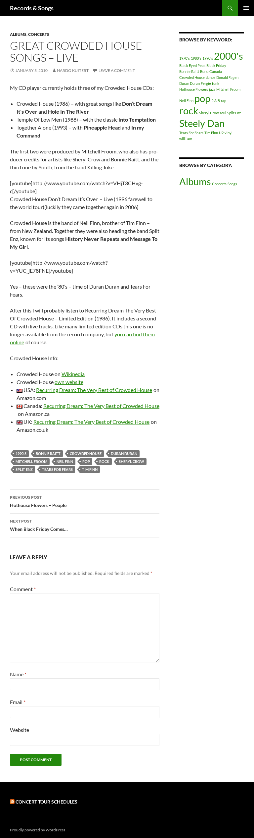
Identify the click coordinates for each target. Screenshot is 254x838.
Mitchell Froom (31, 461)
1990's (21, 453)
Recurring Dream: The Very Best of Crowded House (94, 390)
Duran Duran (124, 453)
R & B (215, 100)
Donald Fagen (227, 77)
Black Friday (216, 65)
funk (215, 83)
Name (18, 674)
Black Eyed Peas (192, 65)
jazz (212, 89)
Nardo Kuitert (73, 70)
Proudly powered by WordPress (37, 829)
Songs (232, 184)
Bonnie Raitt (48, 453)
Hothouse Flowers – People (38, 501)
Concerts (38, 34)
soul (223, 113)
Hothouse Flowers (193, 89)
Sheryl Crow (131, 461)
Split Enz (24, 469)
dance (210, 77)
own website (69, 382)
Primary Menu (246, 8)
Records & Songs (32, 8)
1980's (196, 58)
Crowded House (86, 453)
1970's (184, 58)
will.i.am (185, 139)
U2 (221, 133)
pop (86, 461)
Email (17, 702)
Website (19, 730)
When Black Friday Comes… (39, 525)
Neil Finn (65, 461)
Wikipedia (73, 374)
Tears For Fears (57, 469)
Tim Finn (90, 469)
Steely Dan (202, 123)
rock (104, 461)
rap (223, 100)
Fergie (206, 83)
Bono (204, 71)
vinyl (229, 133)
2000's (228, 56)
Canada (215, 71)
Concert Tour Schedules (46, 802)
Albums (18, 34)
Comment (23, 589)
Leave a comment (117, 70)
